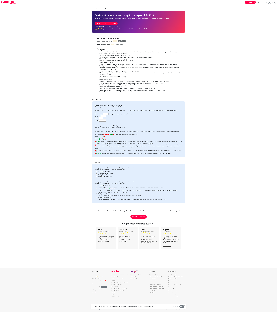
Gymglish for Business (154, 274)
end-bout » (181, 259)
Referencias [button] (152, 271)
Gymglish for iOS (115, 296)
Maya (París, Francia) (167, 231)
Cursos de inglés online (101, 9)
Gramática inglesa (172, 280)
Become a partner (153, 280)
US (124, 41)
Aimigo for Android (134, 276)
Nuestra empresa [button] (96, 271)
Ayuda (93, 282)
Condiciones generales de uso (156, 286)
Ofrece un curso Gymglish (98, 280)
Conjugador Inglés (172, 295)
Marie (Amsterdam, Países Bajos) (126, 231)
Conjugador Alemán (173, 299)
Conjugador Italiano (172, 301)
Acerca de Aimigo (96, 274)
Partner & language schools (155, 276)
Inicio (93, 9)
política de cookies (149, 306)
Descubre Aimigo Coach (135, 274)
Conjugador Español (173, 297)
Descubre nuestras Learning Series (119, 274)
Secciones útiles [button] (172, 271)
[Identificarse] (274, 2)
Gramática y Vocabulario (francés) (176, 285)
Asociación (94, 291)
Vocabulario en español (173, 291)
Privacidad (151, 292)
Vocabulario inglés (172, 278)
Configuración (175, 306)
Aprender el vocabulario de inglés (117, 9)
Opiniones (94, 276)
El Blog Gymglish (96, 278)
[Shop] (269, 2)
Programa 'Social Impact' (98, 289)
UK (120, 41)
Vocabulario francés (173, 287)
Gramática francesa (172, 289)
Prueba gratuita (250, 2)
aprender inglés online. (163, 18)
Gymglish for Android (116, 294)
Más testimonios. (167, 246)
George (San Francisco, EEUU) (147, 231)
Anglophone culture (173, 274)
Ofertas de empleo (99, 287)
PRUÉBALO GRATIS (138, 217)
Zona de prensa (152, 278)
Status (93, 293)
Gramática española (173, 282)
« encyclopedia (97, 259)
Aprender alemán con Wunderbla (119, 288)
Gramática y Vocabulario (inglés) (175, 276)
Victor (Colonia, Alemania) (103, 231)
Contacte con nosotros (97, 285)
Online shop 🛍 (114, 276)
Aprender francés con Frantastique (119, 282)
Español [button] (262, 2)
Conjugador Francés (173, 293)
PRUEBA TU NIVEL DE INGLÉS (106, 23)
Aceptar (181, 306)
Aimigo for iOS (133, 278)
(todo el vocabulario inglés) (119, 18)
